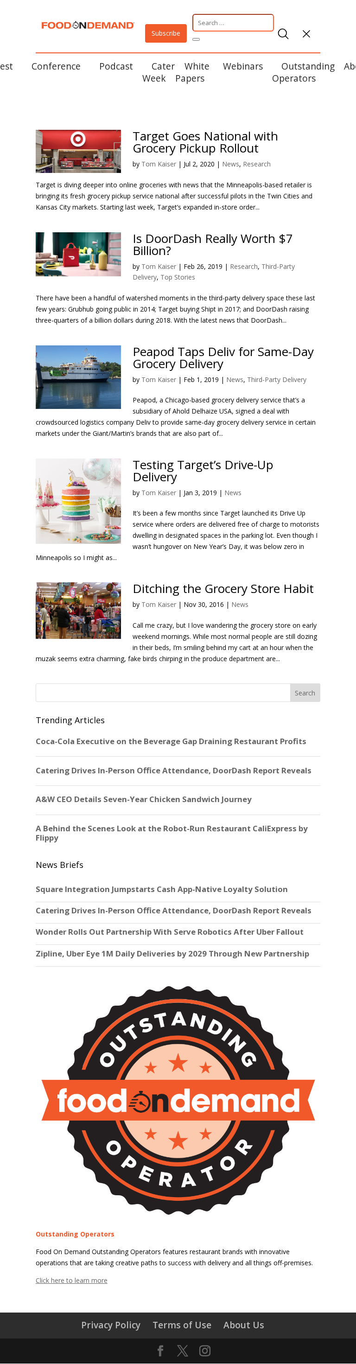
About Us (243, 1325)
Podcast (116, 66)
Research (257, 163)
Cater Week (158, 72)
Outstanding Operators (303, 72)
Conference (56, 66)
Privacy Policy (110, 1325)
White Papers (192, 72)
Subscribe (166, 33)
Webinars (243, 66)
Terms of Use (182, 1325)
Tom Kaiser (158, 163)
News (230, 163)
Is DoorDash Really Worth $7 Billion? (213, 244)
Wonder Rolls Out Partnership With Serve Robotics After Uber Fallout (170, 932)
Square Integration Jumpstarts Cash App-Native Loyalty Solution (162, 889)
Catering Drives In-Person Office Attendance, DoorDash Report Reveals (174, 910)
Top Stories (177, 277)
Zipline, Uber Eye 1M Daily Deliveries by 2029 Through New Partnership (173, 953)
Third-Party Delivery (276, 379)
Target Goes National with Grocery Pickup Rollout (205, 141)
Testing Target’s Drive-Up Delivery (203, 470)
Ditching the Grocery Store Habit (223, 588)
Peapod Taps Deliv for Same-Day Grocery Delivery (223, 357)
